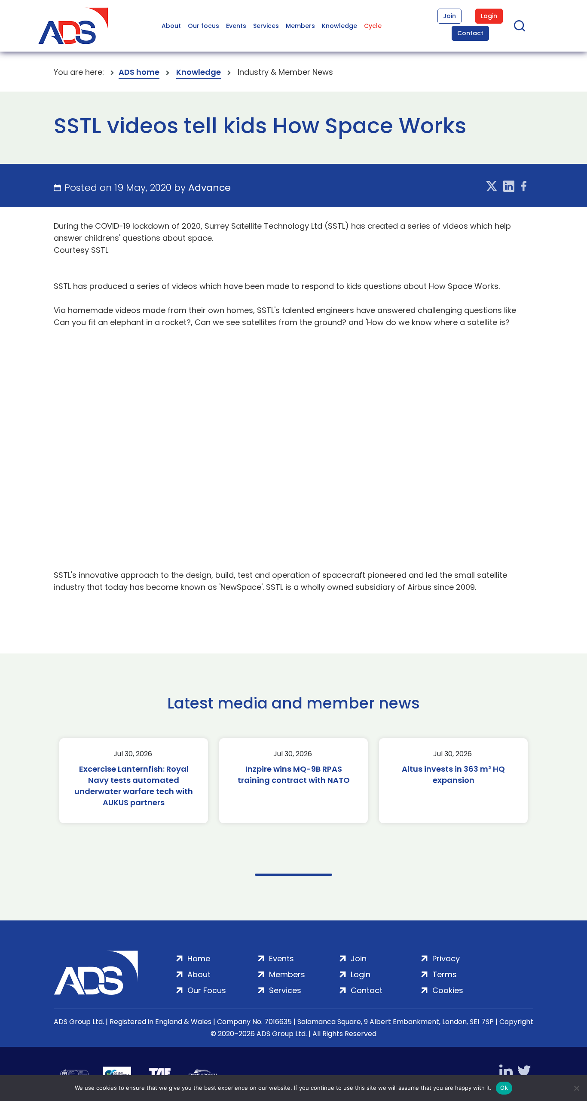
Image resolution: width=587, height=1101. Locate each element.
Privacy (446, 958)
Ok (504, 1087)
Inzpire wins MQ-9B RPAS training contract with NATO (294, 774)
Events (236, 25)
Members (300, 25)
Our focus (203, 25)
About (171, 25)
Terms (444, 974)
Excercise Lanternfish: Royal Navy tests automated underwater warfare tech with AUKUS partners (133, 786)
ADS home (139, 72)
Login (489, 16)
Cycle (373, 25)
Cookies (447, 990)
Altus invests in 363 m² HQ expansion (453, 774)
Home (198, 958)
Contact (470, 33)
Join (449, 16)
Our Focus (206, 990)
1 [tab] (293, 875)
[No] (576, 1088)
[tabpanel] (133, 780)
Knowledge (339, 25)
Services (266, 25)
